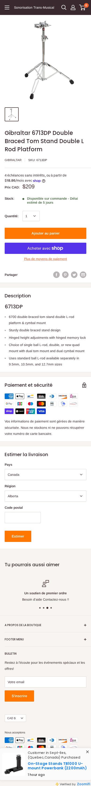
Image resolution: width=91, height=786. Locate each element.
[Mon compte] (73, 7)
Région (10, 486)
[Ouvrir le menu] (7, 7)
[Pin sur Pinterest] (65, 274)
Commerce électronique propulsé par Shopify (33, 776)
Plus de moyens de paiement (45, 259)
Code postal (14, 507)
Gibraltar (13, 160)
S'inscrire (19, 696)
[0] (82, 7)
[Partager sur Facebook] (56, 274)
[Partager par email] (83, 274)
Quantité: (11, 216)
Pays (8, 464)
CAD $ (11, 718)
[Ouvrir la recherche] (63, 7)
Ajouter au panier (46, 233)
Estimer (18, 536)
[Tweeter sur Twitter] (74, 274)
